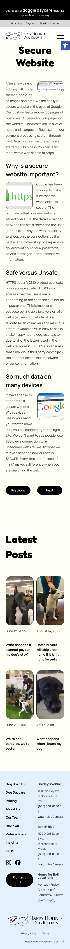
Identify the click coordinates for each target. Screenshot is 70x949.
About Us (13, 809)
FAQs (10, 851)
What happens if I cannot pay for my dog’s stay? (18, 650)
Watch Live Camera (50, 817)
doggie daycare (37, 10)
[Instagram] (8, 862)
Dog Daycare (15, 792)
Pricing (11, 801)
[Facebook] (18, 862)
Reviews (12, 826)
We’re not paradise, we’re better (17, 744)
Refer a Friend (16, 834)
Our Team (13, 817)
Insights (12, 842)
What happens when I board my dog (49, 744)
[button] (65, 45)
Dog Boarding (16, 784)
